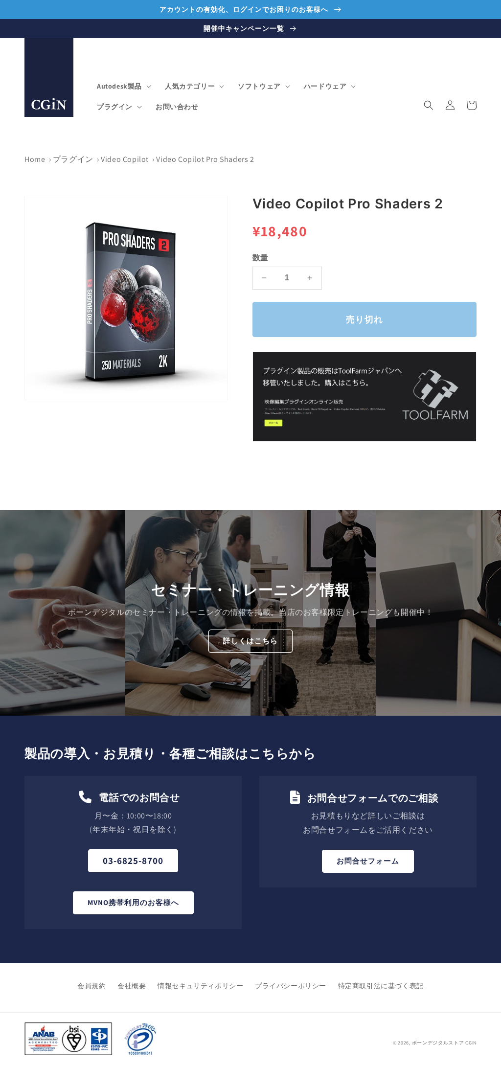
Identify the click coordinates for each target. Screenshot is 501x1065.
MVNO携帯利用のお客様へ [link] (133, 902)
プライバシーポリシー (290, 985)
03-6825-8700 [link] (133, 860)
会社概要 (131, 985)
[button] (123, 86)
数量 (260, 257)
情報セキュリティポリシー (200, 985)
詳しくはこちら (250, 640)
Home (34, 159)
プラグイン (73, 159)
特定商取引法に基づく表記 (381, 985)
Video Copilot (125, 159)
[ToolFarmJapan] (364, 439)
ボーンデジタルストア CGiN (444, 1043)
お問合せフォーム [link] (368, 860)
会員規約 (91, 985)
